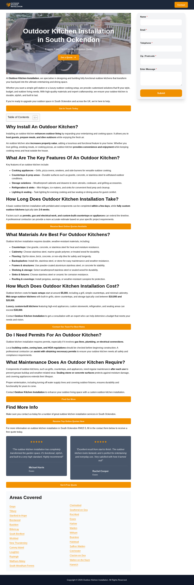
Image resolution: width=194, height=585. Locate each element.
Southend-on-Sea (79, 510)
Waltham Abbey (17, 561)
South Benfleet (17, 534)
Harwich (74, 564)
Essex (73, 519)
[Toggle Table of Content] (34, 117)
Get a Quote (66, 57)
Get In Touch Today (68, 108)
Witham (73, 532)
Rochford (74, 514)
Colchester (75, 551)
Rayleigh (14, 556)
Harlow (73, 523)
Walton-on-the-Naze (80, 560)
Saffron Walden (77, 546)
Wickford (14, 538)
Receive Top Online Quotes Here (68, 421)
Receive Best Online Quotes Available (68, 226)
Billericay (14, 529)
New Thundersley (18, 543)
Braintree (74, 537)
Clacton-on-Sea (78, 555)
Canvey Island (17, 547)
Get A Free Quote (68, 485)
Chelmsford (75, 505)
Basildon (14, 524)
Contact (181, 5)
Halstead (74, 542)
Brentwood (15, 520)
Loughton (14, 552)
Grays (12, 506)
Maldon (73, 528)
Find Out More (69, 399)
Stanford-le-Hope (18, 515)
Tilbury (13, 511)
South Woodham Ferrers (22, 565)
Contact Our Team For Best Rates (68, 327)
